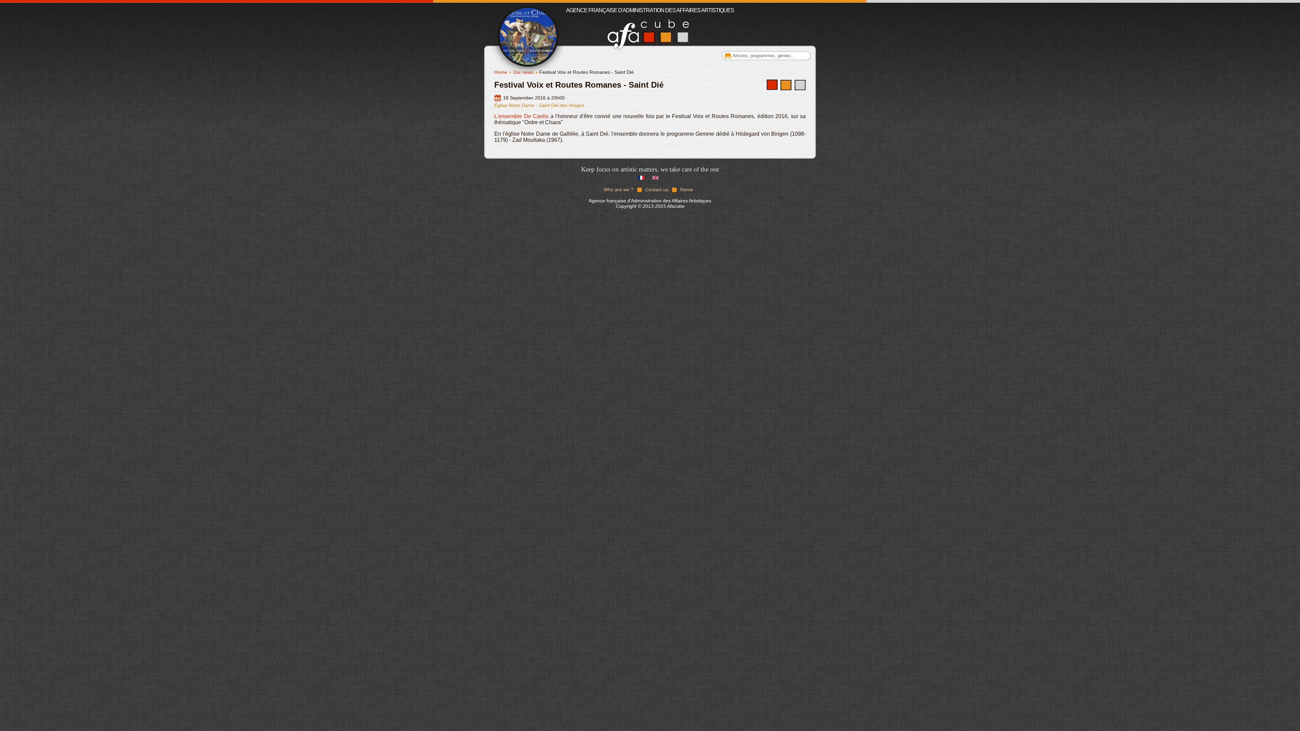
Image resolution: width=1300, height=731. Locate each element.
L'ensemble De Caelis (521, 116)
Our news (523, 72)
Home (500, 72)
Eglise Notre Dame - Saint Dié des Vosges (539, 105)
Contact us (656, 189)
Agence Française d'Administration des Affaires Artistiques (650, 10)
